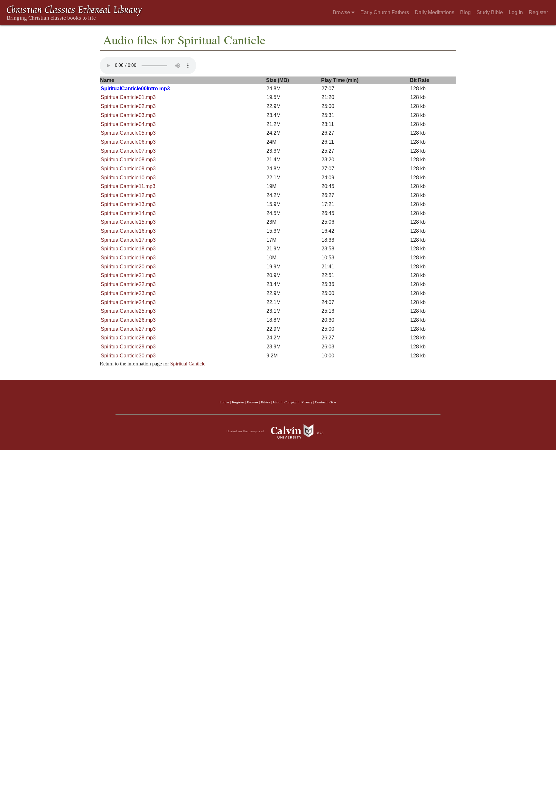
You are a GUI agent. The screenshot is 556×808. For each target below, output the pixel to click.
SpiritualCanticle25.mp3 (128, 311)
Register (538, 12)
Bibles (265, 402)
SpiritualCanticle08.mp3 (128, 159)
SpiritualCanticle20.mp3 (128, 266)
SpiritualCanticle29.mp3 (128, 346)
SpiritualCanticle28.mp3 (128, 337)
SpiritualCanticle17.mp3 (128, 240)
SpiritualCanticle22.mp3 (128, 284)
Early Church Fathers (384, 12)
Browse (342, 12)
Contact (321, 402)
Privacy (306, 402)
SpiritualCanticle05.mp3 (128, 133)
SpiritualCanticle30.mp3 (128, 355)
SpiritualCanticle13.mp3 (128, 204)
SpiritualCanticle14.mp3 (128, 213)
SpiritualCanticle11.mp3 (128, 186)
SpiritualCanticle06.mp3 (128, 142)
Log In (516, 12)
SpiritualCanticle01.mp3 (128, 97)
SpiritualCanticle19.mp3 (128, 257)
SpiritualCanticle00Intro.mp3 (135, 88)
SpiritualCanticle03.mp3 (128, 115)
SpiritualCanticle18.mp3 (128, 248)
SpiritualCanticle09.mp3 (128, 168)
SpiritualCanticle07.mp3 (128, 151)
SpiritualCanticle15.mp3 (128, 222)
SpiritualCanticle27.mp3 (128, 329)
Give (332, 402)
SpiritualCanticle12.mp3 (128, 195)
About (277, 402)
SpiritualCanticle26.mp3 (128, 320)
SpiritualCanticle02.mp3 (128, 106)
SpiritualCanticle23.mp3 (128, 293)
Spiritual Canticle (187, 363)
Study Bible (490, 12)
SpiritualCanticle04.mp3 (128, 124)
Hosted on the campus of (246, 431)
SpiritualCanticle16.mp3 (128, 231)
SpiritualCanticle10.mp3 (128, 177)
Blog (465, 12)
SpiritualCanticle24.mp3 (128, 302)
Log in (224, 402)
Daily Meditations (434, 12)
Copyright (291, 402)
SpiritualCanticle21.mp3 (128, 275)
